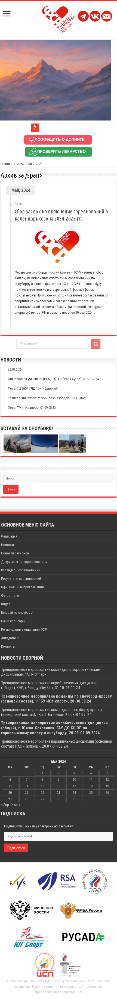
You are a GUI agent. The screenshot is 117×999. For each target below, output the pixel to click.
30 (58, 799)
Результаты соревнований (21, 579)
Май (31, 164)
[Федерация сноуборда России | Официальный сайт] (58, 19)
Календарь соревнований (20, 570)
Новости (7, 545)
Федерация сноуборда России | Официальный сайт (56, 981)
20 (10, 793)
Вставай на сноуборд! (17, 612)
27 (10, 799)
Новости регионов (15, 553)
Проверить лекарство (61, 151)
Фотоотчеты (10, 595)
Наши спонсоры (13, 621)
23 (58, 793)
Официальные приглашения (22, 587)
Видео (5, 604)
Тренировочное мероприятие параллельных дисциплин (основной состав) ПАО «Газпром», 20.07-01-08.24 (56, 744)
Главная (7, 164)
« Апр (5, 805)
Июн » (15, 805)
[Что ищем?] (95, 344)
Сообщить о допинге (61, 139)
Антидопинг (10, 638)
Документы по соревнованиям (24, 562)
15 (42, 786)
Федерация (9, 536)
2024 (20, 164)
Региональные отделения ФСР (24, 629)
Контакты (8, 646)
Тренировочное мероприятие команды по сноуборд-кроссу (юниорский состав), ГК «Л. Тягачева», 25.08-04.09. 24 (51, 712)
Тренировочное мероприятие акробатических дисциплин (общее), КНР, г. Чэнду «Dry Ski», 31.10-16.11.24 (49, 685)
